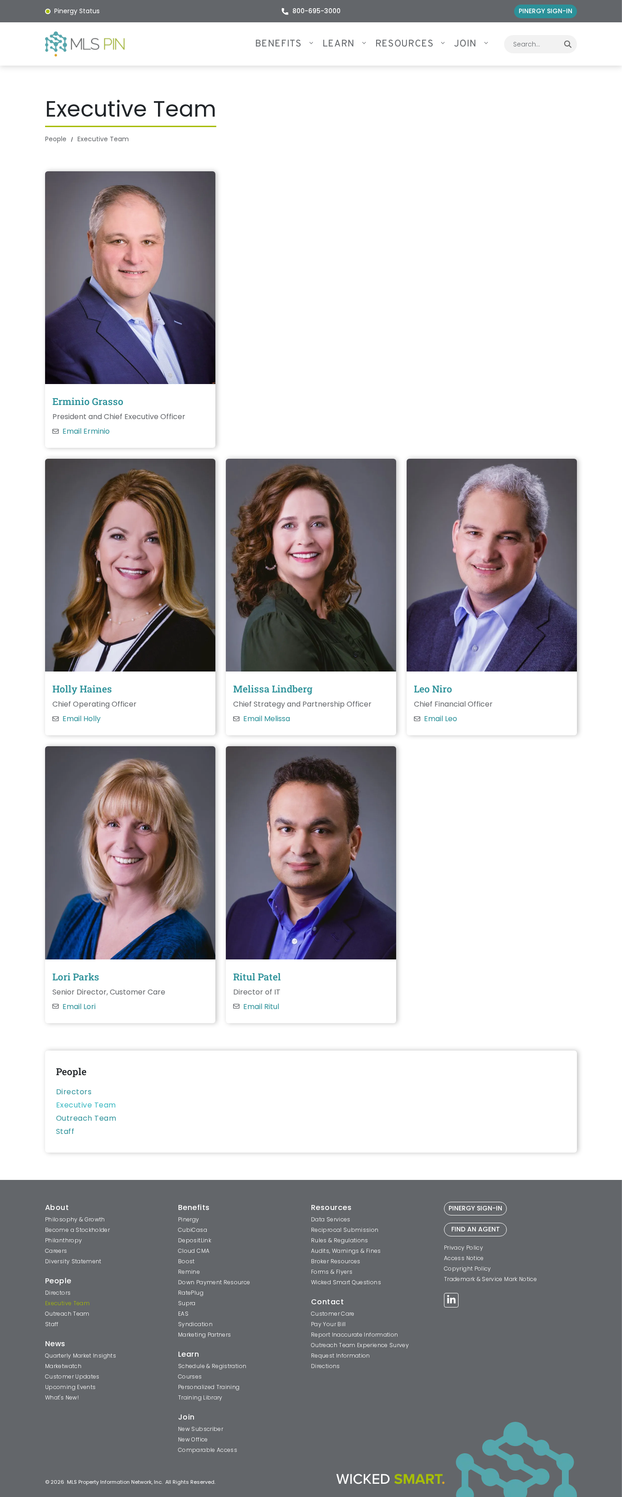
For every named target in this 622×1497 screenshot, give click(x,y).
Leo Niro (433, 688)
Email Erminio (86, 431)
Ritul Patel (257, 976)
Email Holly (81, 718)
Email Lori (79, 1006)
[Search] (568, 44)
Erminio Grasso (87, 401)
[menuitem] (288, 44)
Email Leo (440, 718)
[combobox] (531, 44)
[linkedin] (451, 1301)
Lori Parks (75, 976)
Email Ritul (261, 1006)
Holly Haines (82, 688)
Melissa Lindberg (272, 688)
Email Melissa (266, 718)
